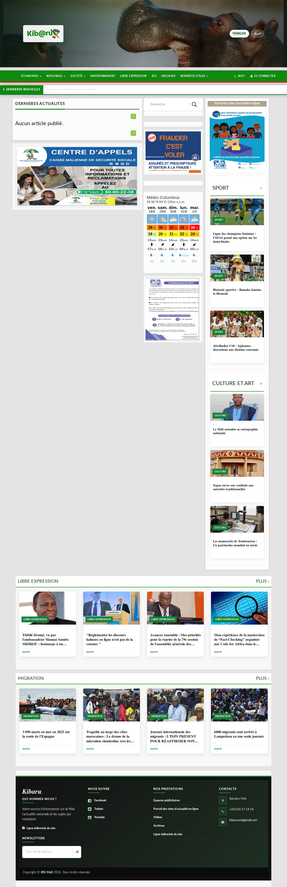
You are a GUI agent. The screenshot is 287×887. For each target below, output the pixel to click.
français (239, 33)
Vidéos (157, 817)
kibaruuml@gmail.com (243, 820)
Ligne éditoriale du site (40, 828)
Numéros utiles (193, 76)
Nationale (54, 76)
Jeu (154, 76)
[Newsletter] (76, 852)
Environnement (102, 76)
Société (76, 76)
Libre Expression (133, 76)
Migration (143, 678)
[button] (239, 76)
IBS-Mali (47, 872)
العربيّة (257, 33)
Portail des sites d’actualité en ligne (175, 809)
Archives (168, 76)
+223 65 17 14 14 (241, 809)
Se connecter (264, 76)
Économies (30, 76)
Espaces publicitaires (166, 800)
